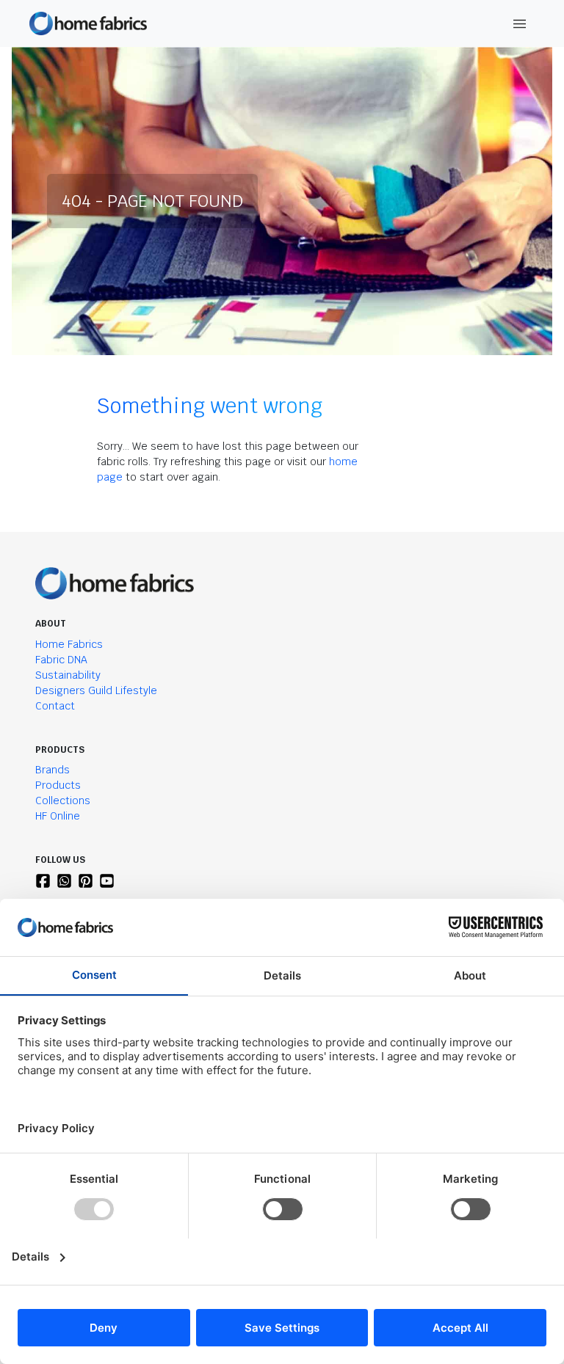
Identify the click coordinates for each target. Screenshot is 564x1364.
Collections (62, 800)
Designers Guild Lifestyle (96, 690)
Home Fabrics (69, 644)
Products (58, 785)
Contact (55, 705)
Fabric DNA (61, 659)
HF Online (57, 816)
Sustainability (68, 675)
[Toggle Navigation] (520, 24)
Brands (52, 769)
